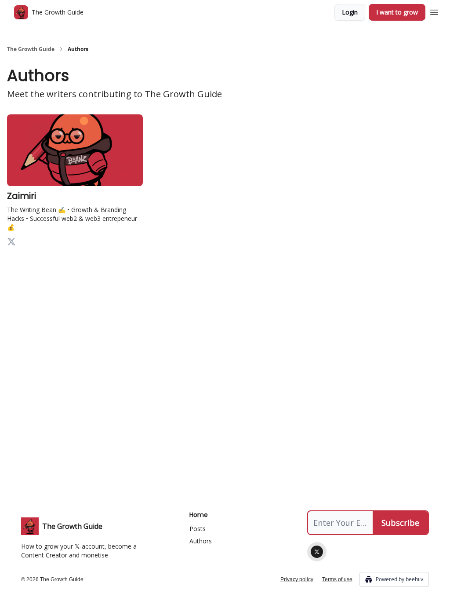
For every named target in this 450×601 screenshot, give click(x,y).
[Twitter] (317, 551)
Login (350, 12)
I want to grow (397, 12)
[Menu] (434, 11)
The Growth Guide (30, 49)
